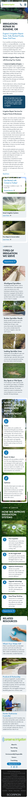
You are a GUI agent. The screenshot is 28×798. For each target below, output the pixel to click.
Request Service (8, 190)
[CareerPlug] (14, 767)
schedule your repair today (14, 102)
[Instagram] (16, 767)
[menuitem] (4, 790)
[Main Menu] (25, 5)
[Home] (8, 4)
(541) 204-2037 (17, 100)
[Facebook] (11, 767)
